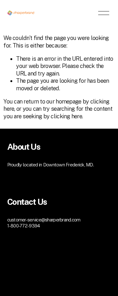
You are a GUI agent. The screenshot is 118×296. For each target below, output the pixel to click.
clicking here (66, 116)
